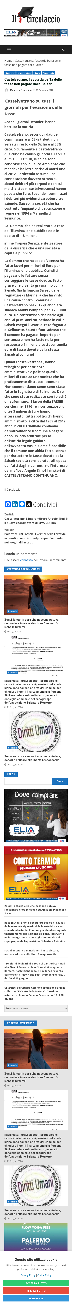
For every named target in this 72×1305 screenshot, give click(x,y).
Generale (10, 73)
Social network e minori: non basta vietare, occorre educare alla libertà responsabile (36, 732)
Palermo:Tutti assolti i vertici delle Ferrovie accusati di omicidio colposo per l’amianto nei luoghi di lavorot (35, 536)
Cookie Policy (44, 1275)
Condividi (45, 504)
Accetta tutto (36, 1283)
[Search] (63, 49)
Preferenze (36, 1298)
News (37, 73)
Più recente (48, 73)
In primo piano (24, 73)
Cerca (11, 774)
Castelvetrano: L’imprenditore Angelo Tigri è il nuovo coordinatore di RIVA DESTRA (36, 518)
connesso (26, 560)
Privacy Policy (28, 1275)
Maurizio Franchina (21, 90)
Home (8, 61)
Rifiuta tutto (36, 1290)
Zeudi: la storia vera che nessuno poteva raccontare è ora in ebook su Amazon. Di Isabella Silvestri (36, 595)
